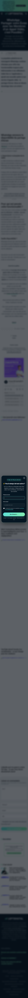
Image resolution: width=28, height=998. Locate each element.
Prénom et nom (6, 494)
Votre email (5, 501)
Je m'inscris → (14, 514)
